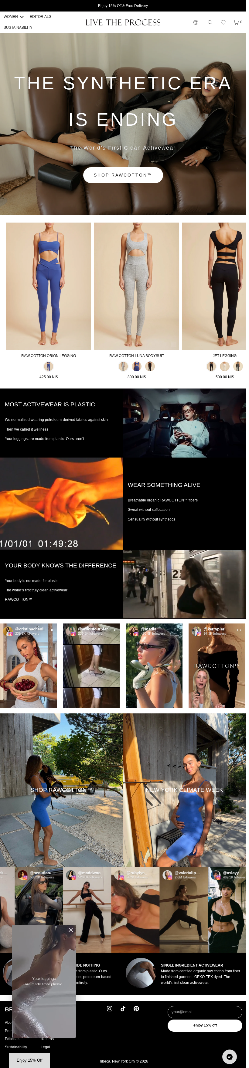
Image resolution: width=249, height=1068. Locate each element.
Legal (45, 1047)
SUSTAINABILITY (18, 27)
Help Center (51, 1022)
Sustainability (16, 1047)
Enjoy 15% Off (205, 1025)
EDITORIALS (40, 17)
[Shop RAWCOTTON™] (61, 790)
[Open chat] (229, 1057)
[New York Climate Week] (184, 790)
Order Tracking (53, 1031)
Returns (47, 1039)
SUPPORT (55, 1009)
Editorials (12, 1039)
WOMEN (11, 17)
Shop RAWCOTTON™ (123, 175)
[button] (223, 22)
